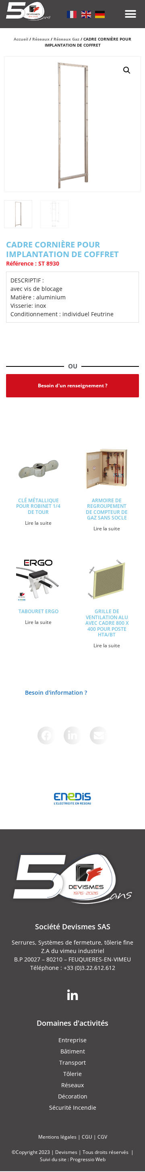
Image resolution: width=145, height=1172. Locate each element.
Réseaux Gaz (66, 39)
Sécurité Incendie (72, 1107)
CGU (87, 1136)
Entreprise (72, 1040)
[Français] (72, 13)
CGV (102, 1136)
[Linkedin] (72, 995)
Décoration (72, 1096)
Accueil (21, 39)
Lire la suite (38, 523)
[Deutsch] (100, 13)
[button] (131, 14)
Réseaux (41, 39)
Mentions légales (57, 1136)
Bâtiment (72, 1051)
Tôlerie (72, 1074)
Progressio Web (88, 1159)
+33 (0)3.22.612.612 (89, 968)
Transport (72, 1062)
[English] (86, 13)
